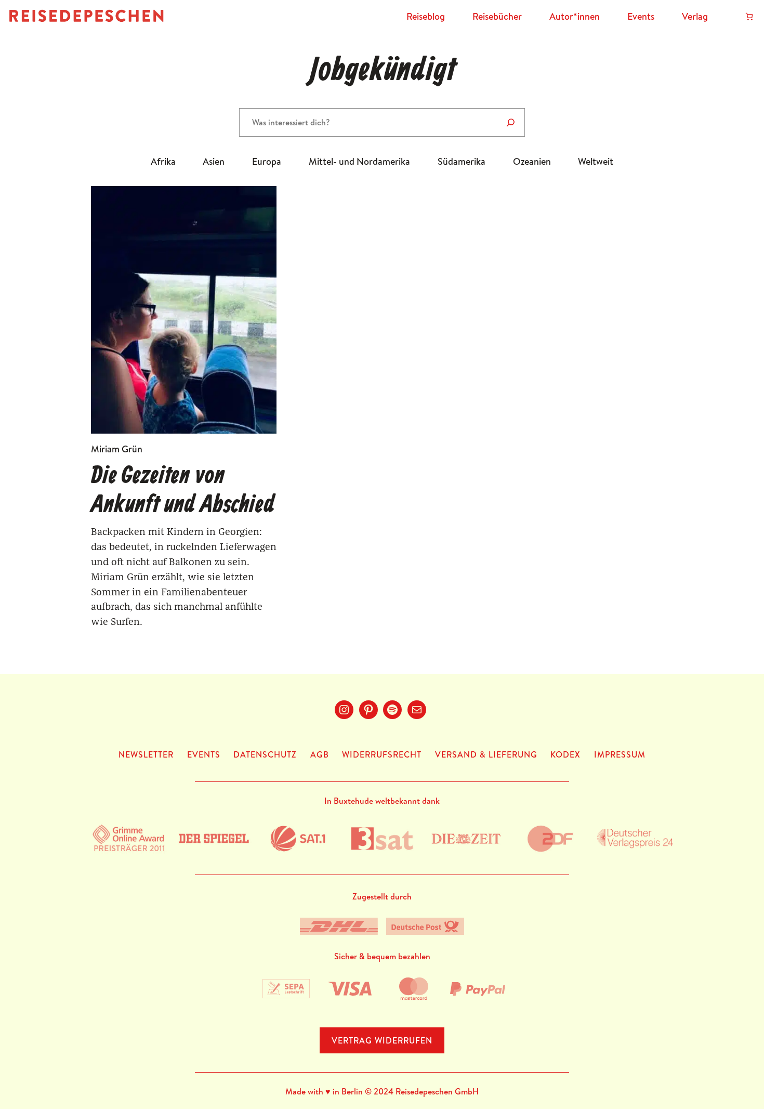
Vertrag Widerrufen (382, 1040)
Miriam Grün (116, 448)
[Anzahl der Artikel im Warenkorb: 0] (749, 16)
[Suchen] (510, 122)
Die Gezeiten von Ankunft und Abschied (183, 490)
